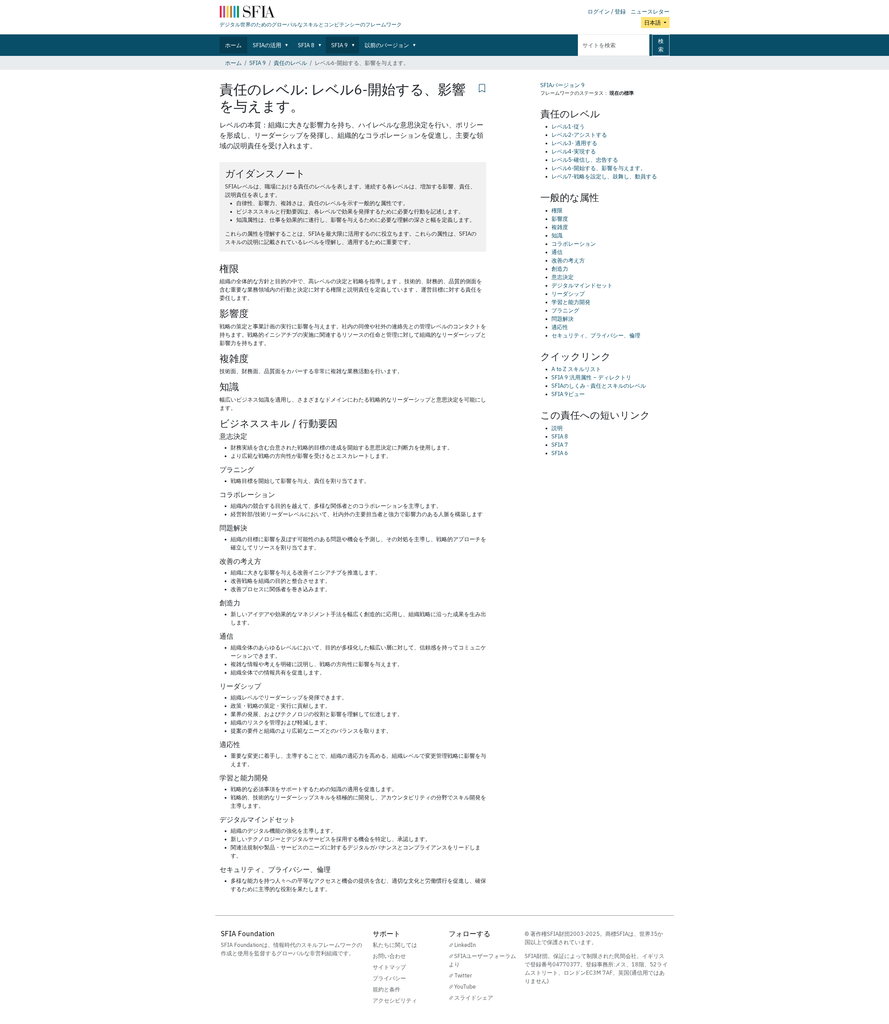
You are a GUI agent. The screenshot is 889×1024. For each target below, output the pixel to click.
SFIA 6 (559, 453)
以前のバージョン (387, 45)
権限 (557, 210)
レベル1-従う (568, 126)
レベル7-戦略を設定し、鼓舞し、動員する (604, 176)
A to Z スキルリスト (576, 369)
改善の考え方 (568, 260)
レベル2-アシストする (579, 134)
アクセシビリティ (395, 1000)
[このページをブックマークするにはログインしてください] (482, 87)
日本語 (653, 22)
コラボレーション (573, 243)
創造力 (559, 268)
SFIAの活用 (267, 45)
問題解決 (562, 318)
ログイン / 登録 (607, 11)
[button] (287, 45)
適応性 (559, 327)
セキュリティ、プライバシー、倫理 (595, 335)
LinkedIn (465, 944)
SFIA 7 (559, 444)
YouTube (465, 986)
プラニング (565, 310)
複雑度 (559, 227)
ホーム (233, 45)
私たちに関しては (395, 944)
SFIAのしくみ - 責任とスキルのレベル (598, 385)
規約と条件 (386, 989)
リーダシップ (568, 293)
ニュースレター (650, 11)
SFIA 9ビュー (568, 394)
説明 (557, 428)
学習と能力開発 (570, 302)
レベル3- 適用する (574, 143)
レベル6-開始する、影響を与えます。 (598, 168)
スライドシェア (473, 997)
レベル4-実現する (573, 151)
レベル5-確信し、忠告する (584, 159)
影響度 (559, 218)
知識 (557, 235)
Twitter (463, 975)
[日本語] (310, 13)
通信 (557, 252)
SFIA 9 (339, 45)
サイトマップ (389, 967)
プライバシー (389, 978)
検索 (661, 45)
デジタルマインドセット (582, 285)
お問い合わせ (389, 955)
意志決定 (562, 277)
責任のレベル (290, 62)
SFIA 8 (306, 45)
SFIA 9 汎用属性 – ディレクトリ (591, 377)
